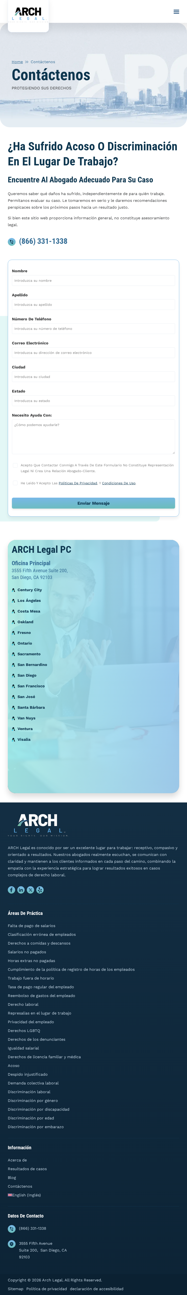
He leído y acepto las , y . (77, 483)
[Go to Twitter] (30, 891)
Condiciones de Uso (118, 483)
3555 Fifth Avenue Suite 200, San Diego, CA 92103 (43, 1250)
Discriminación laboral (29, 1092)
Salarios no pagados (27, 952)
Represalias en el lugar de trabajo (39, 1013)
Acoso (13, 1065)
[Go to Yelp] (40, 891)
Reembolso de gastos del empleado (41, 995)
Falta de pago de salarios (31, 925)
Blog (12, 1177)
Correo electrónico (30, 343)
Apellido (20, 295)
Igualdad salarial (23, 1048)
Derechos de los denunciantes (36, 1039)
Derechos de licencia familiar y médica (44, 1057)
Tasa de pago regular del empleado (41, 987)
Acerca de (17, 1160)
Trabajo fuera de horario (31, 978)
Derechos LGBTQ (24, 1030)
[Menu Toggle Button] (176, 12)
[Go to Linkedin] (21, 891)
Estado (18, 391)
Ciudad (18, 367)
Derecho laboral (23, 1004)
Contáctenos (20, 1186)
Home (17, 62)
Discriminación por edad (31, 1118)
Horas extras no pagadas (31, 960)
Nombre (19, 271)
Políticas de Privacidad (78, 483)
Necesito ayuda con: (32, 415)
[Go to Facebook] (11, 891)
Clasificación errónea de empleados (42, 934)
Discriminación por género (33, 1100)
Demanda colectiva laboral (33, 1083)
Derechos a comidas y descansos (39, 943)
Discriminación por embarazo (36, 1127)
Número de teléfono (31, 319)
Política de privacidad (46, 1288)
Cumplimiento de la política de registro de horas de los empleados (71, 969)
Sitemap (15, 1288)
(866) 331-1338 (43, 241)
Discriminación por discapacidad (38, 1109)
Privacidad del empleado (31, 1022)
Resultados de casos (27, 1169)
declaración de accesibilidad (96, 1288)
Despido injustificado (28, 1074)
